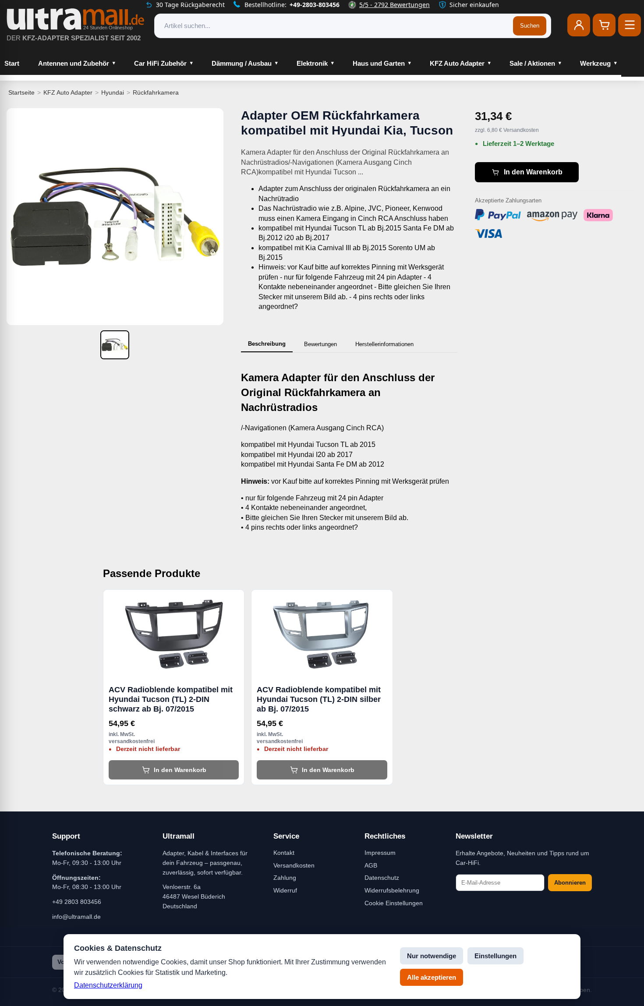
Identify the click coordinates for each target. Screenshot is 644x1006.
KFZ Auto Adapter (457, 63)
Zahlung (284, 877)
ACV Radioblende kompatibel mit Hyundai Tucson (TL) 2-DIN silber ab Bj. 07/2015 (319, 699)
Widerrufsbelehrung (391, 890)
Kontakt (283, 852)
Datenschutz (381, 877)
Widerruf (285, 890)
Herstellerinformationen (384, 344)
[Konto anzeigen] (578, 25)
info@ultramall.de (76, 916)
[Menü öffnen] (629, 25)
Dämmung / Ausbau (242, 63)
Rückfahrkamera (156, 92)
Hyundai (112, 92)
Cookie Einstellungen (393, 903)
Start (11, 63)
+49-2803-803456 (315, 4)
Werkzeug (595, 63)
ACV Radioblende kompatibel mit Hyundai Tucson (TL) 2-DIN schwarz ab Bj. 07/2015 (171, 699)
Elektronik (312, 63)
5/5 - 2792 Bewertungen (394, 4)
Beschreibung (267, 343)
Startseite (21, 92)
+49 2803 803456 (76, 901)
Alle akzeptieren (431, 977)
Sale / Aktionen (532, 63)
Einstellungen (495, 956)
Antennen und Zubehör (73, 63)
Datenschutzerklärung (108, 985)
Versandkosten (294, 865)
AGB (370, 865)
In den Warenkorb (533, 172)
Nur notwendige (431, 956)
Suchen (529, 25)
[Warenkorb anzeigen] (604, 25)
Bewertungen (320, 344)
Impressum (380, 852)
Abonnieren (570, 882)
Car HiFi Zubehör (160, 63)
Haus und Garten (379, 63)
